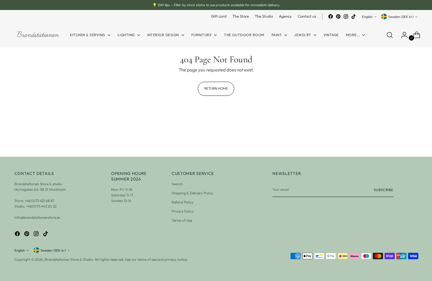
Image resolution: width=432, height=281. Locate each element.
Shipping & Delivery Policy (192, 193)
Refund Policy (182, 202)
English (367, 16)
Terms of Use (182, 220)
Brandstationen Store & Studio (69, 259)
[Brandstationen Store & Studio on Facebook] (330, 16)
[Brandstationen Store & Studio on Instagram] (346, 16)
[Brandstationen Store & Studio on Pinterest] (338, 16)
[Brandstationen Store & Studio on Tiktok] (353, 16)
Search (177, 184)
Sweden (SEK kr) (400, 16)
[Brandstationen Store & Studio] (37, 35)
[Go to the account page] (402, 35)
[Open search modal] (390, 35)
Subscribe (384, 190)
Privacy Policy (183, 211)
